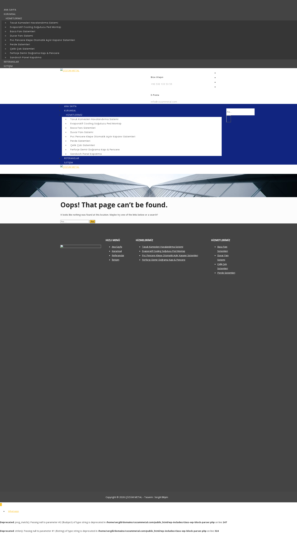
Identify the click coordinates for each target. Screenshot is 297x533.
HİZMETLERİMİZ (14, 18)
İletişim (115, 259)
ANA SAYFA (10, 9)
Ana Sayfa (117, 246)
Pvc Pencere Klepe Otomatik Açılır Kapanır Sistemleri (42, 40)
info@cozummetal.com (164, 101)
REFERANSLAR (11, 61)
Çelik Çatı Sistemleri (22, 48)
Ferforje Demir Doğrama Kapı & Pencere (34, 53)
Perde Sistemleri (20, 44)
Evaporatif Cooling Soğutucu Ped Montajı (35, 27)
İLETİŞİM (8, 66)
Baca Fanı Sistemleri (22, 31)
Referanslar (118, 255)
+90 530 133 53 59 (161, 84)
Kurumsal (117, 251)
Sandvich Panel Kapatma (25, 57)
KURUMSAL (10, 14)
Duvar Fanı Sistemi (21, 35)
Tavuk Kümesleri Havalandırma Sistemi (34, 22)
